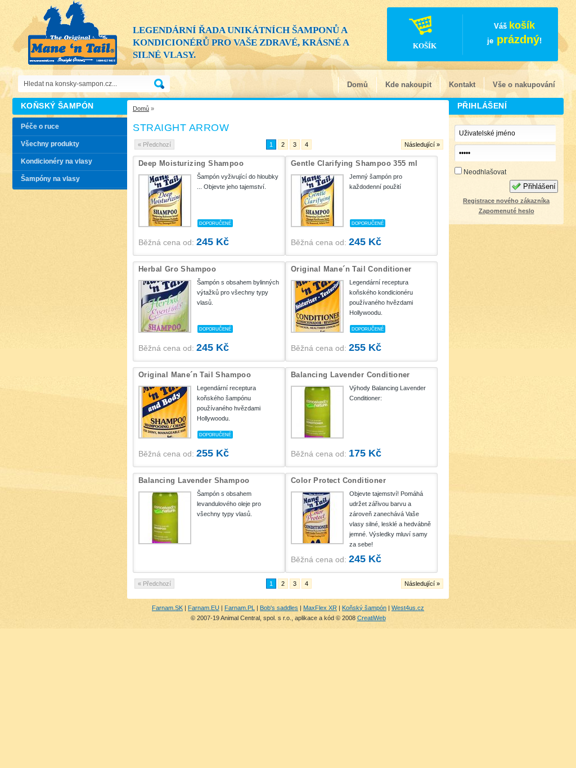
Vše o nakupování (524, 84)
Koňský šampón (364, 607)
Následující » (422, 144)
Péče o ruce (40, 126)
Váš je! (477, 34)
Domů (357, 84)
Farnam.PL (239, 607)
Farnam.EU (203, 607)
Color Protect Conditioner (338, 480)
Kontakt (462, 84)
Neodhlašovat (484, 172)
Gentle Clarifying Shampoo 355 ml (354, 163)
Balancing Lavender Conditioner (350, 375)
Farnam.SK (167, 607)
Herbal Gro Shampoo (177, 269)
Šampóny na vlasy (50, 179)
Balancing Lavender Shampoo (193, 480)
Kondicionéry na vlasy (56, 161)
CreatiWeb (371, 618)
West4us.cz (408, 607)
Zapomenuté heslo (506, 210)
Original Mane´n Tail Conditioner (351, 269)
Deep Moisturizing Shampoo (191, 163)
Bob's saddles (279, 607)
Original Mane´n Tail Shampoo (194, 375)
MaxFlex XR (320, 607)
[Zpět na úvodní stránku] (73, 33)
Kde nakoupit (408, 84)
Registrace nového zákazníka (506, 200)
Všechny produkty (50, 144)
